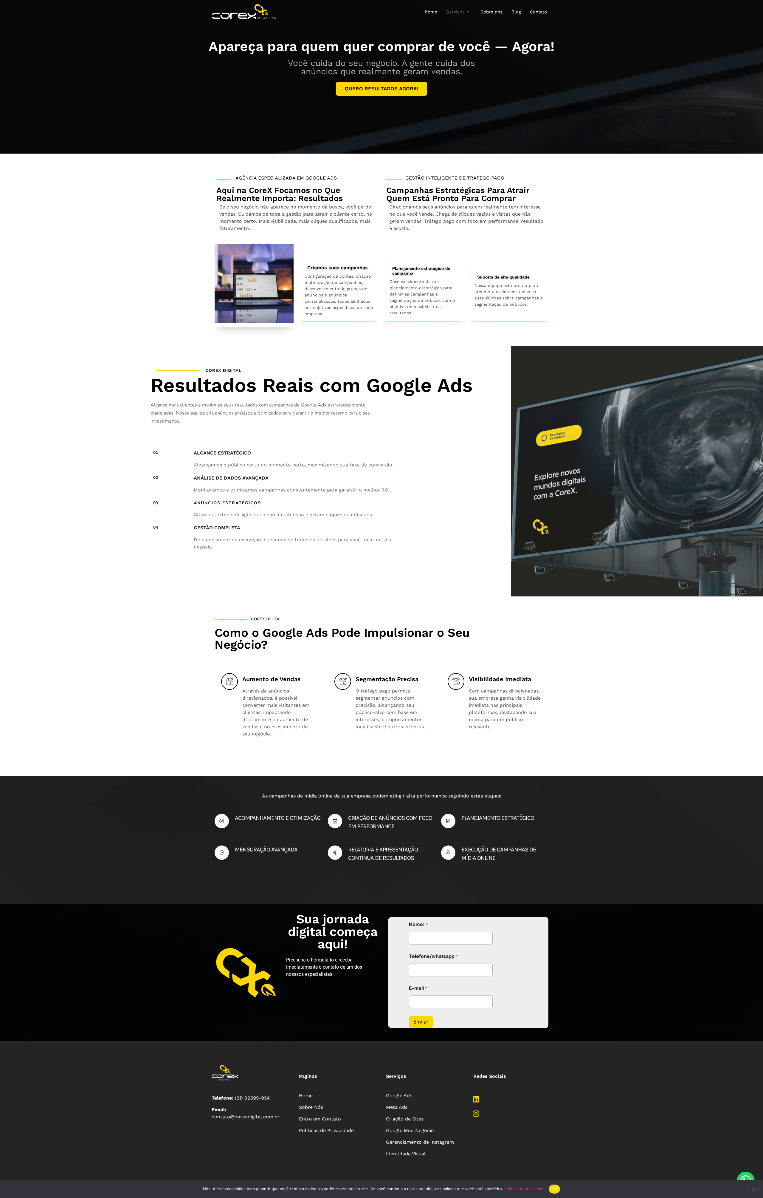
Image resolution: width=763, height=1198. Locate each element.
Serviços (455, 12)
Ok (554, 1188)
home (431, 12)
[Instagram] (476, 1113)
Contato (538, 12)
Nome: (418, 924)
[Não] (753, 1188)
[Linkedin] (476, 1099)
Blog (516, 12)
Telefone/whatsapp (433, 956)
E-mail (418, 988)
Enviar (421, 1022)
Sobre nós (491, 12)
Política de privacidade (525, 1188)
